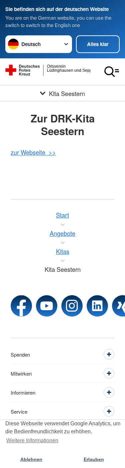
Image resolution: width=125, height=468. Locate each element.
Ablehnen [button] (31, 459)
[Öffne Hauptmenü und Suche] (112, 72)
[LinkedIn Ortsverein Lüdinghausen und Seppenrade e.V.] (97, 306)
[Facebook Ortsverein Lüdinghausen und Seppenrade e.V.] (21, 306)
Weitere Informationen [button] (32, 440)
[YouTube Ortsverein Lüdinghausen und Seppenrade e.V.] (46, 306)
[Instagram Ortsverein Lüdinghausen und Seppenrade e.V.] (72, 306)
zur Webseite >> (33, 152)
